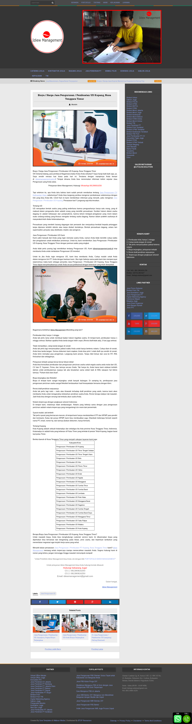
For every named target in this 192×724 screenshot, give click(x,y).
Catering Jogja (37, 71)
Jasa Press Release (134, 288)
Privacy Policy (125, 721)
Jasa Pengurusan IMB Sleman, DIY (89, 701)
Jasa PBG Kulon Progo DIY (86, 681)
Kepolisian (37, 76)
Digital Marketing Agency (136, 297)
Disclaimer (137, 721)
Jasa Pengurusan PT (135, 295)
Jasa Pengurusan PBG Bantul (87, 705)
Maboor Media (59, 720)
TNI (47, 76)
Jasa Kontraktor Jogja (135, 293)
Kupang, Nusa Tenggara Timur (95, 548)
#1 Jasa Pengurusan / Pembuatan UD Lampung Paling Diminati (101, 637)
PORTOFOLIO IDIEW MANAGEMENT (100, 559)
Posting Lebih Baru (53, 649)
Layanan (126, 2)
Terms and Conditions (153, 721)
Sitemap (113, 721)
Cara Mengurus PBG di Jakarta (88, 691)
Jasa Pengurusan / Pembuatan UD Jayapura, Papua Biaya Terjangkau (46, 637)
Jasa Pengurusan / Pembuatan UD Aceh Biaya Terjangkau (74, 636)
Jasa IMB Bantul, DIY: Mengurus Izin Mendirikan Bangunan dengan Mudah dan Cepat (94, 696)
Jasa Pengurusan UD (48, 593)
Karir (105, 2)
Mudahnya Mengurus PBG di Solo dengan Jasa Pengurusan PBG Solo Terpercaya (94, 686)
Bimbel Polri (111, 71)
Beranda (74, 2)
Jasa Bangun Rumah (134, 305)
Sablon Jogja (144, 71)
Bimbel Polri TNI (133, 290)
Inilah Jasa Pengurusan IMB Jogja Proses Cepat (95, 708)
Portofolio (86, 2)
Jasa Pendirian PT (93, 71)
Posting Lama (97, 649)
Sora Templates (45, 720)
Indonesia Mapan (133, 299)
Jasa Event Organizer (135, 303)
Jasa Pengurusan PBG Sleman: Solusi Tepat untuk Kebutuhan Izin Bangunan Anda (95, 676)
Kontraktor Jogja (56, 71)
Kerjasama (115, 2)
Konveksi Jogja (127, 71)
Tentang (96, 2)
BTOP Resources (84, 720)
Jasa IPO (130, 307)
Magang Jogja (75, 71)
